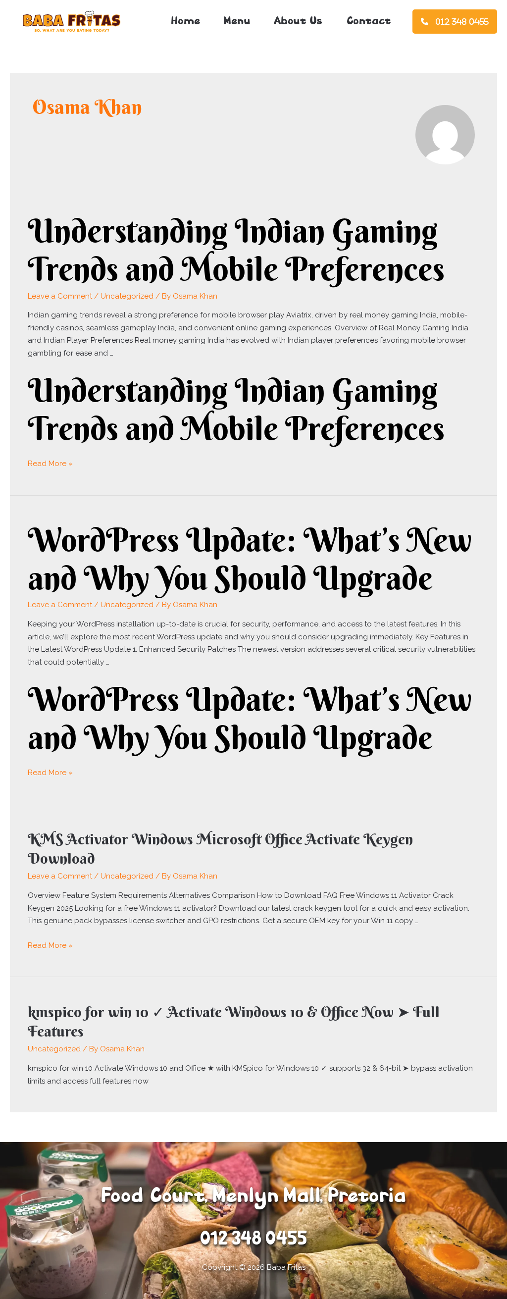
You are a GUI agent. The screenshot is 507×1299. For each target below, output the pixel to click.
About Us (298, 22)
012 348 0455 (462, 21)
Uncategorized (127, 296)
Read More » (50, 463)
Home (185, 22)
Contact (368, 22)
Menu (237, 22)
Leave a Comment (60, 296)
